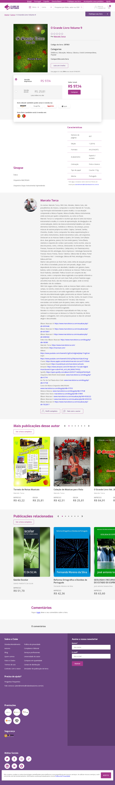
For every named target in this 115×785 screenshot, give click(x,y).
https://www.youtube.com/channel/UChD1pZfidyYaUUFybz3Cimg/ (64, 359)
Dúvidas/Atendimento (12, 644)
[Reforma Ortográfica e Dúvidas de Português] (72, 552)
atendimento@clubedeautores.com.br (87, 184)
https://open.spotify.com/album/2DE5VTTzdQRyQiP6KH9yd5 (68, 372)
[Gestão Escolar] (31, 552)
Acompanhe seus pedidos (94, 1)
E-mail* (75, 652)
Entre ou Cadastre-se (101, 7)
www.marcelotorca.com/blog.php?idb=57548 (69, 391)
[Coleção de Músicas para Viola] (72, 461)
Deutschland (56, 1)
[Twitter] (7, 759)
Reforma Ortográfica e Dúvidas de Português (70, 581)
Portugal (37, 1)
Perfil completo (51, 411)
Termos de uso (10, 665)
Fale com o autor (73, 411)
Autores (7, 648)
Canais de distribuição (32, 665)
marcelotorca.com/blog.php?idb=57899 (68, 394)
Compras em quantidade (33, 660)
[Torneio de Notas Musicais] (31, 461)
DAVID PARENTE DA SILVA (23, 583)
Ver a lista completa (24, 432)
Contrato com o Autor (12, 669)
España (46, 1)
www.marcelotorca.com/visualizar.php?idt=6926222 (72, 396)
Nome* (75, 643)
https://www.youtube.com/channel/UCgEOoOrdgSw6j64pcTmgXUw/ (65, 353)
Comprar (74, 92)
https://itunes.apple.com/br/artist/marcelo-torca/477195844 (67, 361)
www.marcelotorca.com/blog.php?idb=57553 (56, 388)
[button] (64, 426)
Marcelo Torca (60, 36)
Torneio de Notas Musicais (26, 489)
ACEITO (106, 775)
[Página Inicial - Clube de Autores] (11, 7)
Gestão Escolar (20, 580)
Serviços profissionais (32, 652)
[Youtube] (14, 766)
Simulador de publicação (36, 669)
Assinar (77, 663)
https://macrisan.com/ (57, 348)
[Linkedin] (7, 766)
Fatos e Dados (9, 660)
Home (6, 15)
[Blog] (21, 766)
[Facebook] (14, 759)
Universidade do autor (32, 656)
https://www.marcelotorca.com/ (63, 345)
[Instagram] (21, 759)
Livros (13, 15)
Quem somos (9, 656)
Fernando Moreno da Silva (63, 586)
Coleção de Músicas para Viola (68, 489)
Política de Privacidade (62, 776)
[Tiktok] (28, 759)
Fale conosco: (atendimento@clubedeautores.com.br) (23, 686)
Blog (6, 652)
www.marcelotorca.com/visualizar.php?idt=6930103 (72, 399)
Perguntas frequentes (12, 682)
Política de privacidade (32, 644)
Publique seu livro (74, 1)
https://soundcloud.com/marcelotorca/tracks (67, 364)
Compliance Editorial (31, 648)
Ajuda (108, 1)
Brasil (29, 1)
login (38, 612)
